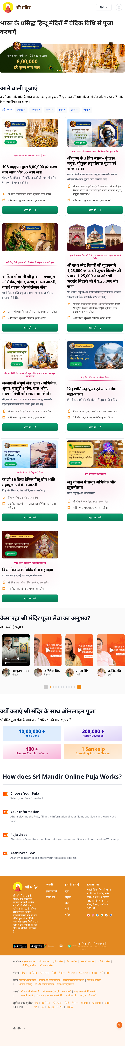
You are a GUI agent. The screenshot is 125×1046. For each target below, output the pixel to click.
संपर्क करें (50, 897)
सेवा (67, 903)
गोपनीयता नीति (84, 943)
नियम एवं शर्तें (100, 943)
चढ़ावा (68, 897)
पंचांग (67, 908)
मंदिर (67, 914)
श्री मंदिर (17, 1028)
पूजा (67, 891)
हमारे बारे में (51, 891)
